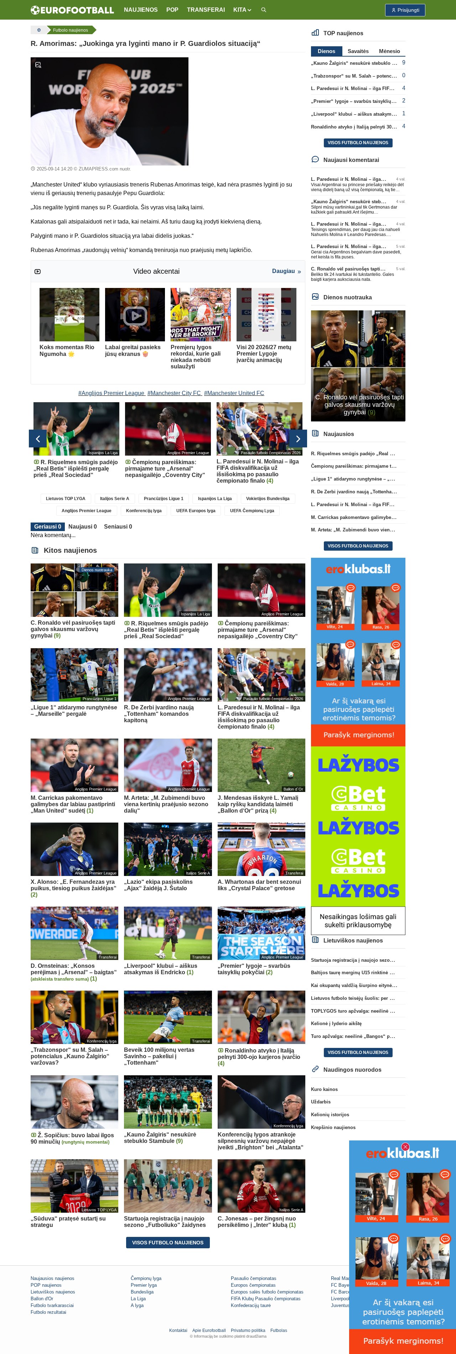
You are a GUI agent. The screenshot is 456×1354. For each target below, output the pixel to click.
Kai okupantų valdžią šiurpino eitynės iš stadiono (365, 985)
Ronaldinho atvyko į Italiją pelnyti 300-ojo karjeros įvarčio (374, 127)
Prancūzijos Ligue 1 (163, 498)
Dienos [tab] (326, 51)
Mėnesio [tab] (389, 51)
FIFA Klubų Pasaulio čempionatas (266, 1298)
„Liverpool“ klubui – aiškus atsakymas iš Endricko (367, 114)
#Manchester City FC (174, 393)
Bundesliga (142, 1292)
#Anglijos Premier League (111, 393)
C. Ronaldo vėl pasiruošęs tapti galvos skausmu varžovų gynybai (383, 269)
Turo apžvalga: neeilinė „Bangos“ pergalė (357, 1036)
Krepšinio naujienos (333, 1127)
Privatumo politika (248, 1330)
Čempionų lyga (146, 1278)
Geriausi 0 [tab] (47, 527)
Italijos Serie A (114, 498)
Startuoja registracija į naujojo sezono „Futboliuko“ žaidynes (379, 960)
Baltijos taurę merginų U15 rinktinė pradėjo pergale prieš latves (381, 972)
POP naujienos (46, 1285)
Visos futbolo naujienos (167, 1242)
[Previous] (38, 438)
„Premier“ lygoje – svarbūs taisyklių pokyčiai (361, 101)
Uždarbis (321, 1101)
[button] (242, 10)
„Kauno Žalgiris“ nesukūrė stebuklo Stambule (362, 63)
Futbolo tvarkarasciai (52, 1305)
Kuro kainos (324, 1089)
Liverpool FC (344, 1298)
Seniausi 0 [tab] (118, 527)
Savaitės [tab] (358, 51)
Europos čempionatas (253, 1285)
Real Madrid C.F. (348, 1278)
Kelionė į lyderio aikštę (336, 1023)
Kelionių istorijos (330, 1114)
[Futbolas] (38, 30)
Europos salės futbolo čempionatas (267, 1292)
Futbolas (278, 1330)
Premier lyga (144, 1285)
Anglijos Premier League (87, 510)
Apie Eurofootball (209, 1330)
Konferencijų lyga (144, 510)
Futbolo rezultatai (48, 1312)
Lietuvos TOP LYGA (66, 498)
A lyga (137, 1305)
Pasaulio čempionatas (253, 1278)
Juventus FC (344, 1305)
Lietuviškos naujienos (53, 1292)
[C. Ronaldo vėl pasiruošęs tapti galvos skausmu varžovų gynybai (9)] (358, 365)
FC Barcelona (345, 1292)
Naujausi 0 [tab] (82, 527)
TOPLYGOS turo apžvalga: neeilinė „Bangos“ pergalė (370, 1011)
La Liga (138, 1298)
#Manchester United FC (234, 393)
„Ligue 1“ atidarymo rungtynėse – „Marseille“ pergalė (370, 479)
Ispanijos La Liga (215, 498)
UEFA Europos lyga (196, 510)
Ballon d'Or (42, 1298)
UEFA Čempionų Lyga (252, 510)
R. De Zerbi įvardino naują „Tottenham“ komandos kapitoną (377, 491)
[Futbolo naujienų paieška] (263, 10)
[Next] (298, 438)
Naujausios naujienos (52, 1278)
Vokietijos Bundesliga (268, 498)
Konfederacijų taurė (251, 1305)
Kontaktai (178, 1330)
